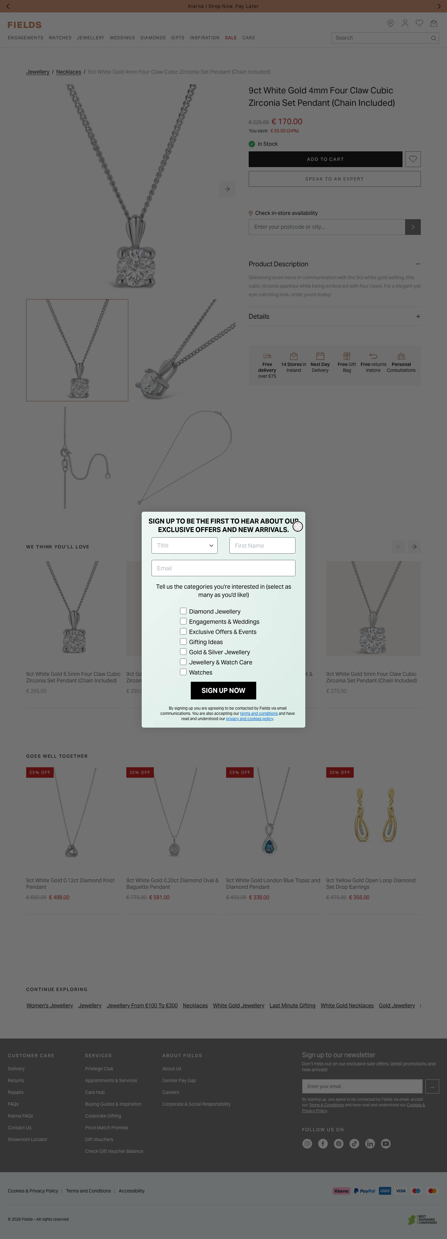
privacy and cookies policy (249, 718)
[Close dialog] (298, 526)
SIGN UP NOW (223, 690)
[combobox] (182, 545)
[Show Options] (211, 545)
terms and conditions (259, 713)
